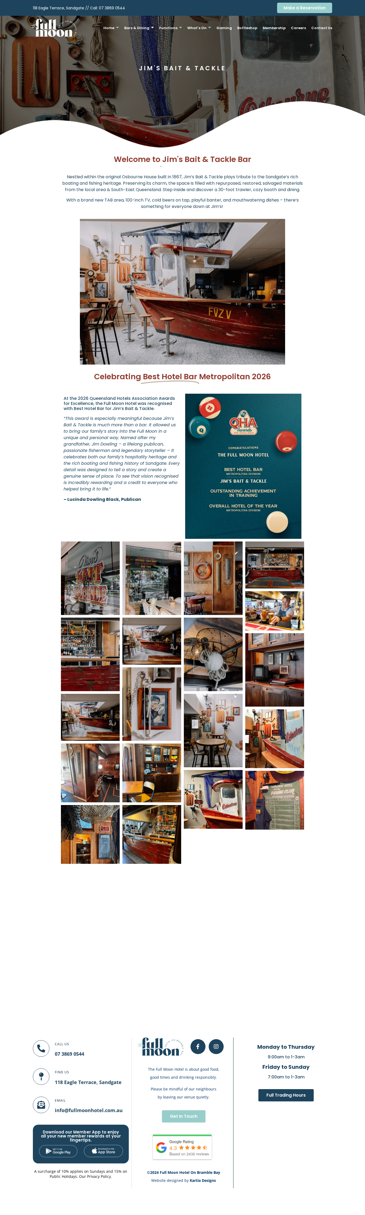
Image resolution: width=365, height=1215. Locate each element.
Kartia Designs (203, 1180)
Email (60, 1100)
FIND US (62, 1072)
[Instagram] (216, 1046)
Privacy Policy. (99, 1176)
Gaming (224, 27)
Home (108, 27)
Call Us (62, 1044)
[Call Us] (41, 1048)
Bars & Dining (136, 27)
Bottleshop (247, 27)
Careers (298, 27)
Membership (274, 27)
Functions (168, 27)
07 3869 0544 (112, 8)
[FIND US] (41, 1076)
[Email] (41, 1105)
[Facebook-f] (198, 1046)
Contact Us (321, 27)
